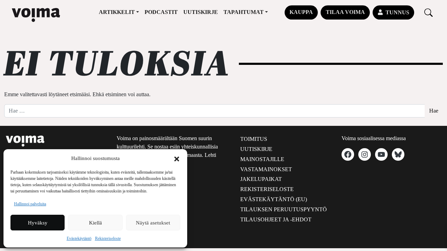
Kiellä (95, 223)
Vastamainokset (266, 169)
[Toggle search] (428, 12)
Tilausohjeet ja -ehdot (276, 219)
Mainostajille (262, 159)
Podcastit (161, 12)
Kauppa (301, 12)
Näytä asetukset (153, 223)
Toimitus (253, 139)
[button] (176, 158)
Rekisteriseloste (108, 238)
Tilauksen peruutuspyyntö (283, 209)
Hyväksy (37, 223)
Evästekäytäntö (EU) (273, 199)
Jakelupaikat (261, 179)
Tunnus (397, 12)
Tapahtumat (244, 12)
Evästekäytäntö (79, 238)
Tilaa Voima (345, 12)
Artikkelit (117, 12)
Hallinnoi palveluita (30, 203)
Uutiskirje (200, 12)
